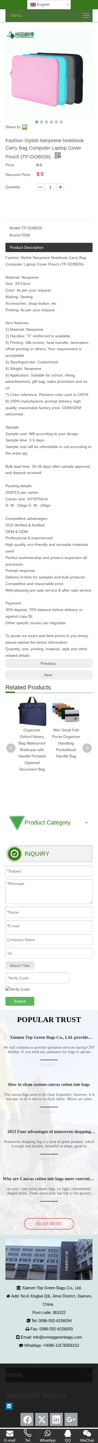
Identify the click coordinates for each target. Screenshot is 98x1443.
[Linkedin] (9, 1406)
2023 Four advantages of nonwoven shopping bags (49, 1134)
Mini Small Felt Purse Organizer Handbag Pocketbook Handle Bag (66, 743)
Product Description (27, 247)
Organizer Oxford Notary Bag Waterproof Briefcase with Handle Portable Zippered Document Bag (32, 749)
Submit (20, 1001)
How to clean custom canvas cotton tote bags (49, 1084)
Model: (15, 228)
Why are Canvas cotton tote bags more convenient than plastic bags (49, 1181)
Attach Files (20, 965)
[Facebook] (26, 1419)
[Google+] (71, 1419)
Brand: (15, 235)
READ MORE (49, 1223)
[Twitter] (41, 1419)
